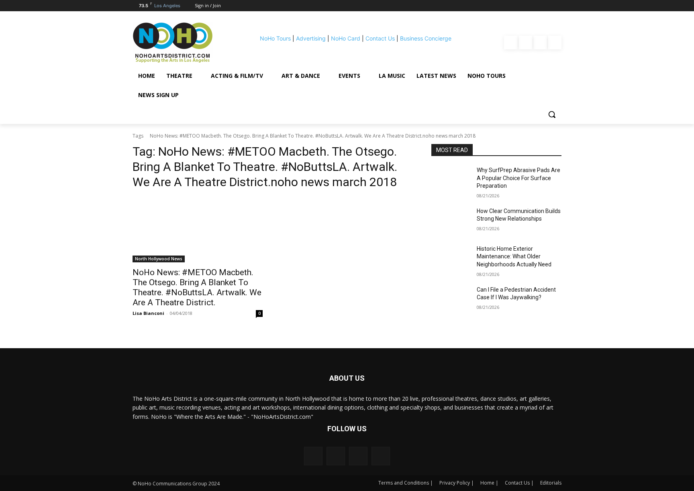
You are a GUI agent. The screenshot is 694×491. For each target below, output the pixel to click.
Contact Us (380, 38)
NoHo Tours (275, 38)
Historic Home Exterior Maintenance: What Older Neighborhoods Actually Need (514, 257)
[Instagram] (525, 42)
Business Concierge (425, 38)
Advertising (311, 38)
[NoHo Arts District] (184, 42)
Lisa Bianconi (148, 313)
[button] (551, 114)
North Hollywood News (158, 259)
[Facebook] (511, 42)
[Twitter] (554, 42)
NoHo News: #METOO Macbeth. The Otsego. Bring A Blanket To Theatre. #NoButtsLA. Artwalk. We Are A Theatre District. (197, 287)
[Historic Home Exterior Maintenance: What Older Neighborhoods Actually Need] (450, 258)
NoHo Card (345, 38)
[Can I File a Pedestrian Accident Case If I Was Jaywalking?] (450, 299)
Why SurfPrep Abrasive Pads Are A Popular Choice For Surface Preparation (518, 178)
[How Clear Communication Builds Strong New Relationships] (450, 221)
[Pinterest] (540, 42)
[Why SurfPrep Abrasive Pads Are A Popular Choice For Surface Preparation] (450, 180)
